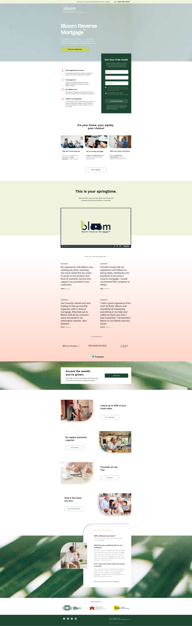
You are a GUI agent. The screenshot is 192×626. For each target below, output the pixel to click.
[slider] (90, 246)
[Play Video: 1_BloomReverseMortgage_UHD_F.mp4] (96, 227)
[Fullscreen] (120, 246)
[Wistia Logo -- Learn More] (126, 246)
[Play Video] (62, 246)
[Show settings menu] (117, 246)
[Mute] (114, 246)
